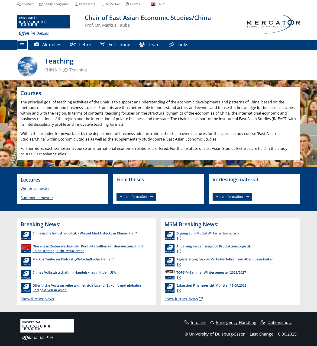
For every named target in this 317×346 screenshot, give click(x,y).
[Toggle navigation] (22, 45)
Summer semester (37, 197)
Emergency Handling (236, 322)
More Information (133, 196)
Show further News (37, 298)
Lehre (84, 44)
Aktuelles (51, 44)
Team (153, 44)
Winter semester (35, 188)
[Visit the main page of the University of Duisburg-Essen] (43, 25)
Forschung (118, 44)
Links (182, 44)
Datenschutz (280, 322)
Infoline (198, 322)
